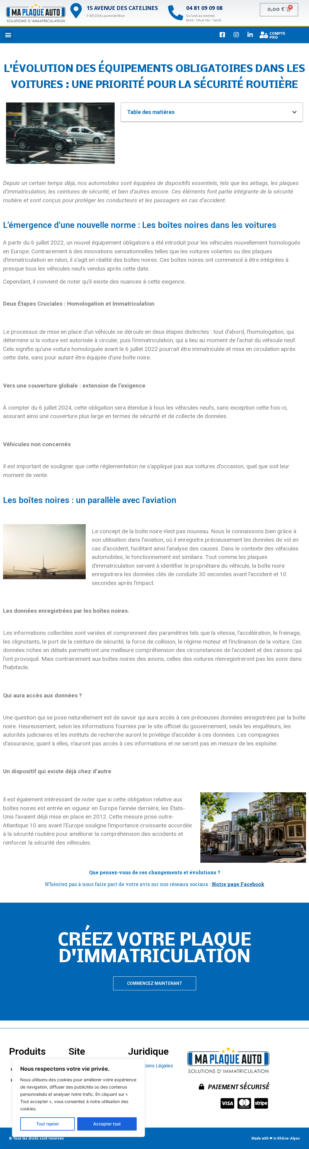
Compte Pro (277, 36)
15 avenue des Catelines (122, 8)
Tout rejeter (47, 1123)
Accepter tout (107, 1123)
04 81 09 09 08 (204, 8)
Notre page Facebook (238, 884)
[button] (8, 35)
